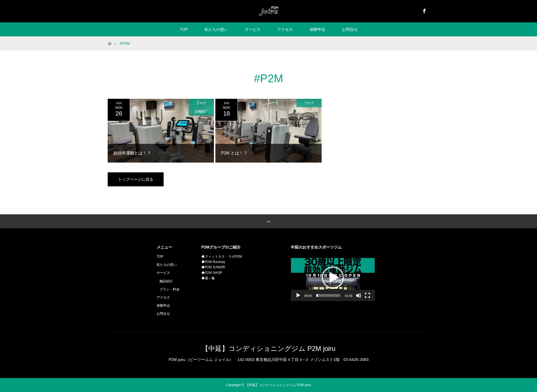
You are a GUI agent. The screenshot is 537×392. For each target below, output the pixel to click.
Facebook (424, 10)
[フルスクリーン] (367, 295)
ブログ (201, 103)
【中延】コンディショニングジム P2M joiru (268, 348)
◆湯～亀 (208, 278)
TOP (184, 29)
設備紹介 (201, 111)
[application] (333, 277)
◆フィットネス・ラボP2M (221, 257)
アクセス (285, 29)
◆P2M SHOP (211, 273)
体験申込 (317, 29)
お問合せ (350, 29)
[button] (333, 277)
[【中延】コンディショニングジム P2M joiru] (268, 11)
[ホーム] (109, 38)
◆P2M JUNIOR (213, 267)
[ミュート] (358, 295)
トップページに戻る (135, 179)
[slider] (328, 295)
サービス (252, 29)
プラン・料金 (169, 289)
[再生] (298, 295)
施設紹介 (166, 281)
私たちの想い (216, 29)
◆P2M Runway (213, 262)
